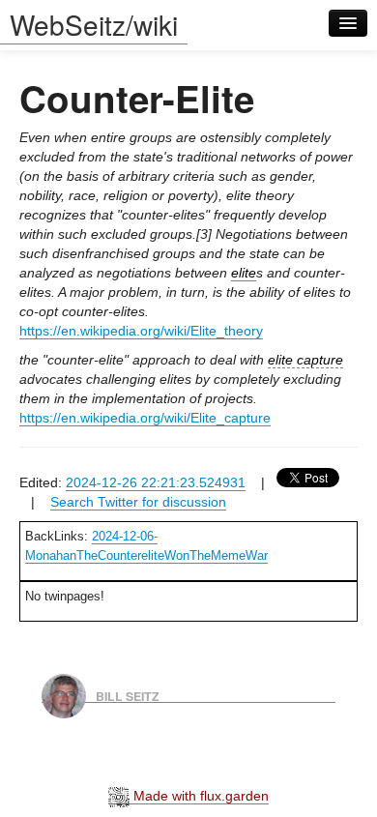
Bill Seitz (128, 695)
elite (243, 272)
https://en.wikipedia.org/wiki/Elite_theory (141, 330)
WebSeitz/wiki (94, 24)
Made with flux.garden (199, 795)
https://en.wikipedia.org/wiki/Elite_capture (145, 417)
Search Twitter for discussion (138, 502)
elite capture (305, 359)
